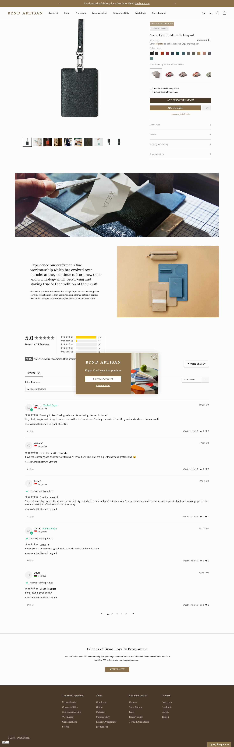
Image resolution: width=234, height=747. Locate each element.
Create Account (103, 379)
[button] (219, 744)
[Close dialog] (154, 357)
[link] (103, 362)
